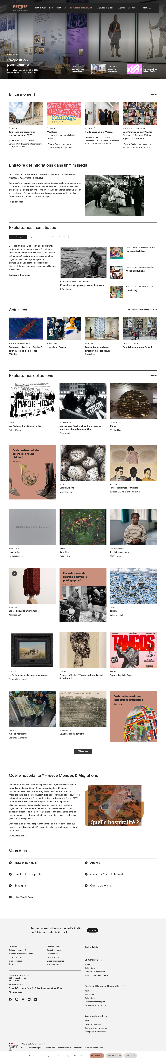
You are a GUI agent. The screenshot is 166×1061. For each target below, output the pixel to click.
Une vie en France (56, 347)
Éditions (12, 964)
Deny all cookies (114, 1056)
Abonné (95, 862)
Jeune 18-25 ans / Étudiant (106, 874)
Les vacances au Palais (132, 344)
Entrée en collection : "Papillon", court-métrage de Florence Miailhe (25, 351)
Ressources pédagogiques (96, 975)
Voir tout (153, 94)
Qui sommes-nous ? (17, 950)
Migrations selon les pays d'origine (75, 282)
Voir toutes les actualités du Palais (142, 310)
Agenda (121, 8)
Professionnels (23, 896)
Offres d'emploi (15, 957)
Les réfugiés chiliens (136, 251)
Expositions (90, 994)
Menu (145, 8)
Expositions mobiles (55, 961)
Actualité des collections (19, 344)
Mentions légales (35, 1048)
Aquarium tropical (105, 8)
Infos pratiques (15, 961)
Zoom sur (89, 344)
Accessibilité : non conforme (70, 1048)
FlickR (29, 999)
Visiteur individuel (25, 862)
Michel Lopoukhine (135, 271)
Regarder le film (16, 202)
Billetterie (132, 8)
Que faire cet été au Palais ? (137, 347)
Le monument (55, 8)
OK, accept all (97, 1056)
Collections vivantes (93, 1024)
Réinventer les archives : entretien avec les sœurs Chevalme (97, 351)
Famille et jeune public (28, 874)
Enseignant (21, 885)
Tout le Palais (41, 8)
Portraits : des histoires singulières (140, 267)
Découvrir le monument (95, 972)
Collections (90, 968)
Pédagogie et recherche (95, 1005)
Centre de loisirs (100, 885)
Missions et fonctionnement (21, 954)
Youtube (23, 999)
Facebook (10, 999)
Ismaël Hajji (132, 290)
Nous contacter (16, 984)
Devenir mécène (54, 950)
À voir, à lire (52, 344)
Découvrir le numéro (18, 836)
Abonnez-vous (15, 992)
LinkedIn (35, 999)
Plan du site (50, 1048)
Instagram (16, 999)
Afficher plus (83, 751)
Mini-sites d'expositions (59, 237)
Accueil (88, 964)
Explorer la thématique (19, 275)
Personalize (130, 1056)
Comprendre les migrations (96, 1002)
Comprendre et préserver (96, 1028)
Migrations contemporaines (38, 237)
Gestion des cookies (94, 1048)
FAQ (23, 1048)
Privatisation (52, 954)
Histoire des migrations (18, 237)
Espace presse (53, 957)
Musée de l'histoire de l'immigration (79, 8)
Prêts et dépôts (54, 964)
